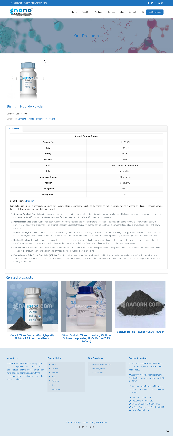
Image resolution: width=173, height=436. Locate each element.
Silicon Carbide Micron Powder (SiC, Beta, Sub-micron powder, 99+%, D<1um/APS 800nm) (86, 338)
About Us (55, 369)
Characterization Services (101, 364)
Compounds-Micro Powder (30, 119)
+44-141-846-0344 (155, 407)
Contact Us (56, 389)
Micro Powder (48, 119)
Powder (30, 201)
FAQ (53, 385)
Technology (55, 381)
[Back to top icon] (161, 430)
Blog (53, 377)
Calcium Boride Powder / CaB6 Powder (140, 331)
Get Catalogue (155, 12)
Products (55, 373)
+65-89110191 (147, 401)
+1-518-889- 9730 (152, 404)
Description (14, 128)
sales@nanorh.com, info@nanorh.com (30, 3)
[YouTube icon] (155, 3)
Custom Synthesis (98, 369)
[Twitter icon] (152, 3)
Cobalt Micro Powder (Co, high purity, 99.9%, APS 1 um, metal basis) (32, 337)
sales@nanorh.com (141, 410)
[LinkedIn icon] (158, 3)
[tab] (14, 128)
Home (54, 364)
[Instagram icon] (162, 3)
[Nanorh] (21, 12)
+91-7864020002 (145, 397)
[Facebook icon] (148, 3)
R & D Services (97, 373)
